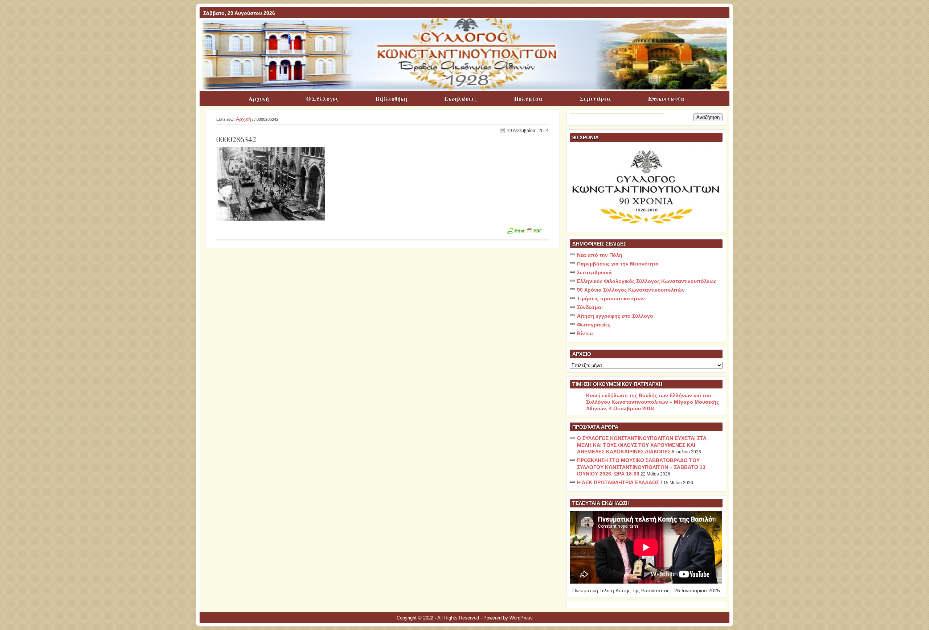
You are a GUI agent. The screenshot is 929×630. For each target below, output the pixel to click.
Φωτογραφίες (593, 325)
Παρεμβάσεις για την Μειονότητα (618, 264)
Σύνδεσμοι (590, 307)
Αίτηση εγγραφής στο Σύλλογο (615, 316)
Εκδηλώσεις (461, 98)
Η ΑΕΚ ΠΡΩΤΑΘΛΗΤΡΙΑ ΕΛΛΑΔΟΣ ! (619, 482)
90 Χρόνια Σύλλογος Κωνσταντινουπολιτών (631, 290)
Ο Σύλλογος (322, 98)
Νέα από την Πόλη (599, 255)
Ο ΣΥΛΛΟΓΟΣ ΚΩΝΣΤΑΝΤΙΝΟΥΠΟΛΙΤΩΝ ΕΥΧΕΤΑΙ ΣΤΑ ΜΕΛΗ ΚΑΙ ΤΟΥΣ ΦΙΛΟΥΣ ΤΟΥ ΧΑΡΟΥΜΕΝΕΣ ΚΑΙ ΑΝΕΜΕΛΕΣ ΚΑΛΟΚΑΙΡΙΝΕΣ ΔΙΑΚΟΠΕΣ (642, 444)
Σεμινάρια (595, 98)
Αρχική (259, 98)
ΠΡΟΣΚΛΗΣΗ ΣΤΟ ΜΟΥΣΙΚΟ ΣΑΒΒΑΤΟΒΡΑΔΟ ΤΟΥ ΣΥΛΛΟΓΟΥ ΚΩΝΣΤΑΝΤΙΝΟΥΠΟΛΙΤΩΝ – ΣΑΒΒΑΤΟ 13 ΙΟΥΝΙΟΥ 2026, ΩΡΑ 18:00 (641, 467)
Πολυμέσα (528, 98)
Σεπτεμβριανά (594, 272)
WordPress (521, 618)
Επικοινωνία (666, 98)
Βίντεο (585, 333)
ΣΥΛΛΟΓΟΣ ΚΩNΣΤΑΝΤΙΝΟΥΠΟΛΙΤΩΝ (468, 32)
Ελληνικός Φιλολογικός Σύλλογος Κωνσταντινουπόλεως (646, 281)
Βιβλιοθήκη (391, 98)
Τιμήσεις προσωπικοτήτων (611, 298)
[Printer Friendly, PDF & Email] (524, 230)
